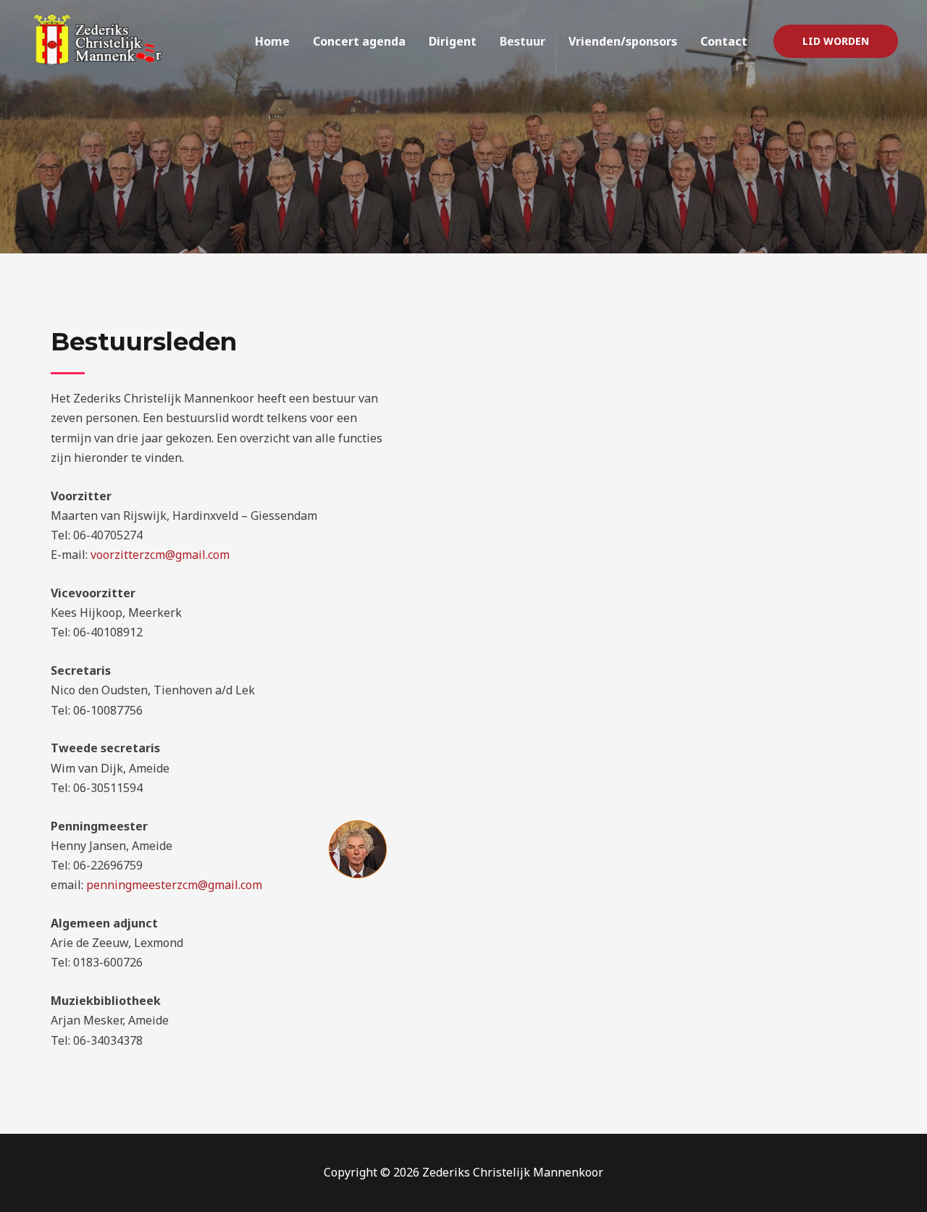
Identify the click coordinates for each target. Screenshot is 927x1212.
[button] (835, 41)
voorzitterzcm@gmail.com (160, 555)
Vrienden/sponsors (623, 41)
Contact (723, 41)
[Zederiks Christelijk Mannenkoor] (101, 40)
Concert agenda (359, 41)
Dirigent (453, 41)
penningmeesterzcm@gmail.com (174, 885)
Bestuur (522, 41)
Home (272, 41)
